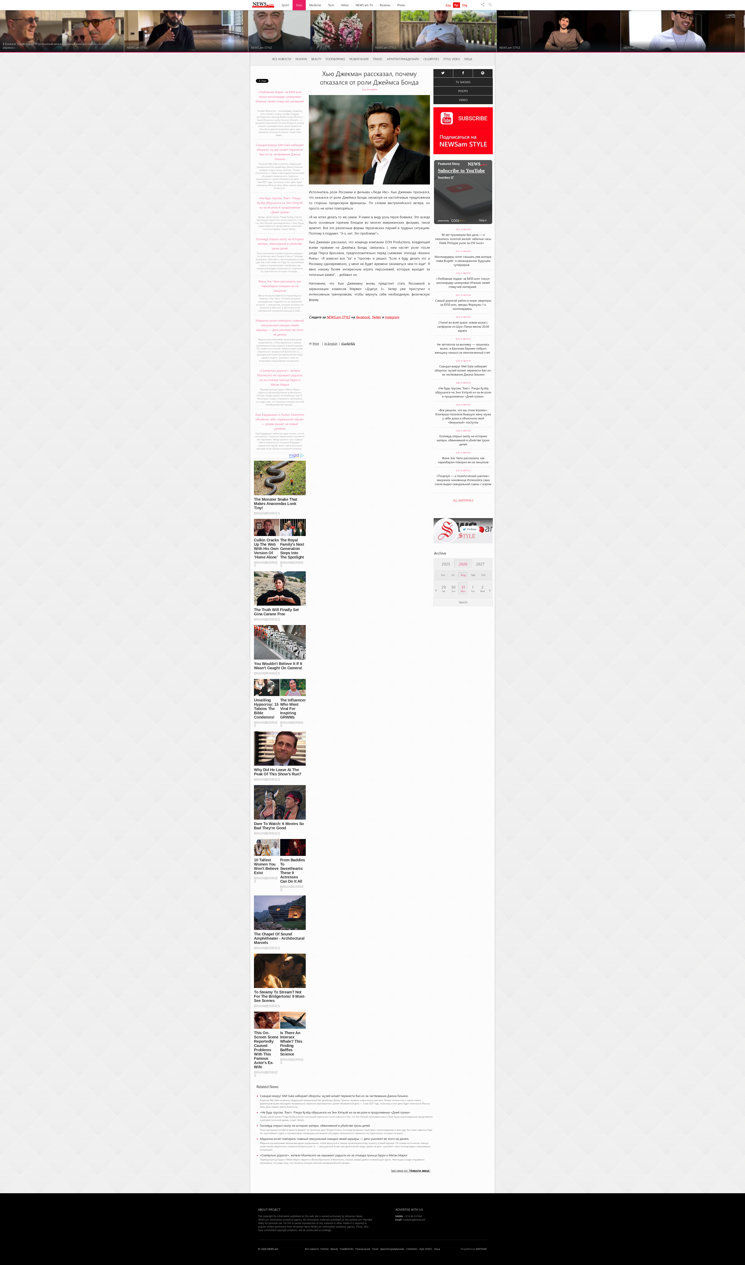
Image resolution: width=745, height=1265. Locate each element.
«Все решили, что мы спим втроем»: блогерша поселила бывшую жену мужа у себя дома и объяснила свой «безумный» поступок (463, 416)
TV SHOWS (463, 82)
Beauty (316, 59)
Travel (378, 59)
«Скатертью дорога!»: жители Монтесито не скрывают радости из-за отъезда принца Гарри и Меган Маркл (333, 1155)
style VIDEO (451, 59)
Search (463, 602)
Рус (456, 5)
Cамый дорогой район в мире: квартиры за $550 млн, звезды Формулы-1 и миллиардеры (463, 304)
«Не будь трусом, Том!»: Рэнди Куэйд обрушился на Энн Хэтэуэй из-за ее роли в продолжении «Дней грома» (335, 1112)
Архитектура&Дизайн (403, 59)
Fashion (301, 59)
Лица (468, 59)
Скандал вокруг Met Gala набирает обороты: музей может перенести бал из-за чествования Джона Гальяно (334, 1096)
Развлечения (359, 59)
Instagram (392, 317)
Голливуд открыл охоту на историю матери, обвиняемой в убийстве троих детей (315, 1125)
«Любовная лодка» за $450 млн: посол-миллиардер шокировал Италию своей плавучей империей (463, 282)
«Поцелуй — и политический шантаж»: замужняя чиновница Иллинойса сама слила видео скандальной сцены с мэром (463, 482)
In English (330, 343)
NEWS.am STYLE (338, 317)
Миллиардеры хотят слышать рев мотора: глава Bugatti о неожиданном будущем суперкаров (463, 261)
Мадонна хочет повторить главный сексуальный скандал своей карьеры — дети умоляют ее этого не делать (334, 1139)
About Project (269, 1209)
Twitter (376, 317)
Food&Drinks (335, 59)
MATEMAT (481, 1248)
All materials (463, 500)
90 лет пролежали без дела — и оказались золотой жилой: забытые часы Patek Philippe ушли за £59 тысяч (463, 239)
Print (316, 343)
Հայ (448, 5)
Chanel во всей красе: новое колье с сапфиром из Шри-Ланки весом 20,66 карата (463, 326)
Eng (464, 5)
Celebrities (431, 59)
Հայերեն (348, 343)
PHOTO (463, 91)
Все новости (281, 59)
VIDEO (463, 100)
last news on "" (411, 1170)
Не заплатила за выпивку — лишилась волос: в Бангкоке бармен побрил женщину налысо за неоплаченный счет (463, 348)
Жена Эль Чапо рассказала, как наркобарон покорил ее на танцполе (463, 460)
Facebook (363, 317)
